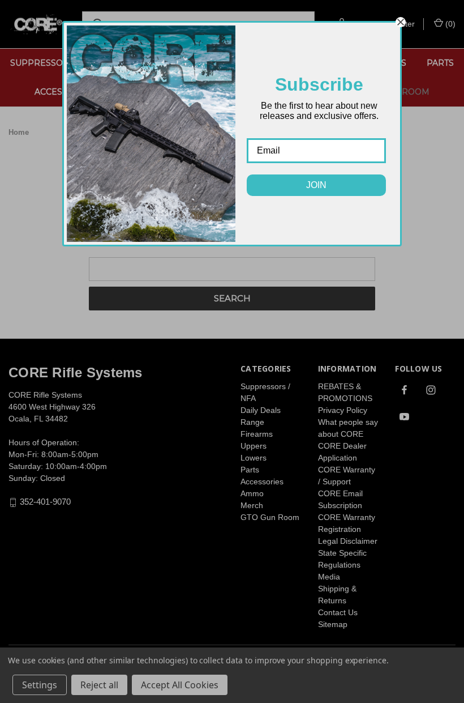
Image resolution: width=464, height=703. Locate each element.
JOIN (316, 185)
